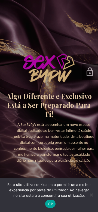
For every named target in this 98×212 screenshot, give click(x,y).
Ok (50, 204)
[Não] (91, 195)
